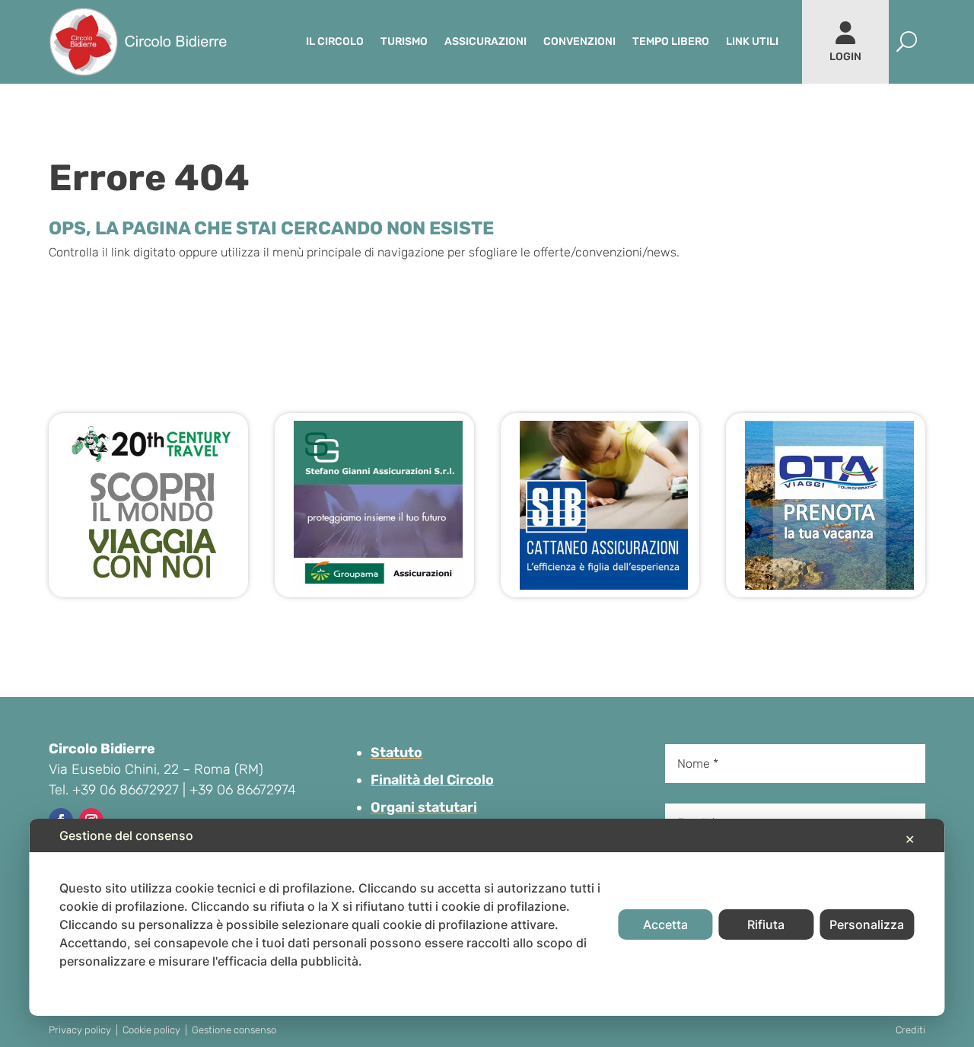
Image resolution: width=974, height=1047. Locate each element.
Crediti (910, 1030)
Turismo (404, 41)
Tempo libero (670, 41)
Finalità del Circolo (432, 780)
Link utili (752, 41)
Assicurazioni (485, 41)
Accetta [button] (665, 924)
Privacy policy (80, 1030)
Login (845, 56)
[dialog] (486, 917)
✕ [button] (910, 839)
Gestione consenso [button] (234, 1030)
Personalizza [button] (866, 924)
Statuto (396, 752)
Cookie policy (151, 1030)
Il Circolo (335, 41)
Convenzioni (579, 41)
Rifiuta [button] (766, 924)
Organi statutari (424, 807)
